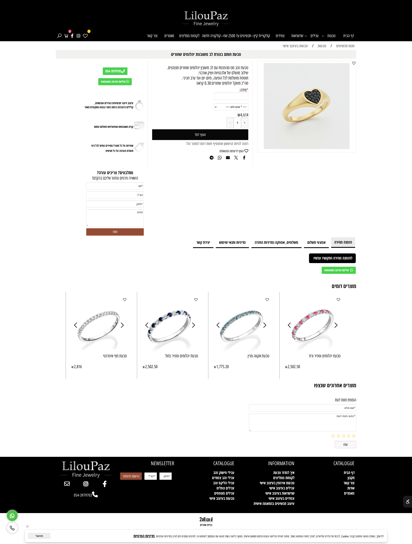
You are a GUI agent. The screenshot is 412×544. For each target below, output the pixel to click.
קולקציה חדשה (211, 35)
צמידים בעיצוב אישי (281, 498)
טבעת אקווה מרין (258, 355)
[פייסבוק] (72, 35)
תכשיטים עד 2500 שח (237, 35)
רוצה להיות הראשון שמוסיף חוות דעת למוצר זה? (217, 143)
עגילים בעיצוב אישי (281, 488)
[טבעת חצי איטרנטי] (99, 351)
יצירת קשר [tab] (203, 242)
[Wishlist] (85, 35)
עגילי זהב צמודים (223, 477)
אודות (350, 488)
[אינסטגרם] (78, 35)
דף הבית (348, 35)
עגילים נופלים (225, 488)
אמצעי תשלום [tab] (316, 242)
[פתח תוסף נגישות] (407, 501)
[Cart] (66, 35)
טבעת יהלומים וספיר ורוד (325, 355)
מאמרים (169, 35)
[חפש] (59, 35)
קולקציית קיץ (262, 35)
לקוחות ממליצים (189, 35)
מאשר (39, 536)
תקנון (351, 477)
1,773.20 (222, 366)
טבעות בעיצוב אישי (221, 498)
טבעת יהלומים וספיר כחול (181, 355)
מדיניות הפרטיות (144, 535)
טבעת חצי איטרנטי (115, 355)
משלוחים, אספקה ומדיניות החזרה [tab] (276, 242)
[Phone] (12, 526)
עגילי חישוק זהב (223, 472)
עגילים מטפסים (224, 493)
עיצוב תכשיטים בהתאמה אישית (274, 503)
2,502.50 (294, 366)
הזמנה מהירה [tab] (343, 242)
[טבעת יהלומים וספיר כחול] (170, 351)
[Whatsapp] (12, 514)
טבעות (331, 35)
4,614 (244, 114)
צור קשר (152, 35)
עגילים (314, 35)
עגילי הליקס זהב (223, 482)
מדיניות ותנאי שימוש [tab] (232, 242)
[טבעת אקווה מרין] (241, 351)
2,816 (78, 366)
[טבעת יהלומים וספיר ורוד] (313, 351)
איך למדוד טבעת (283, 472)
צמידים (280, 35)
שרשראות (297, 35)
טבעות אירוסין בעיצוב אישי (277, 482)
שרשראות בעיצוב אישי (279, 493)
